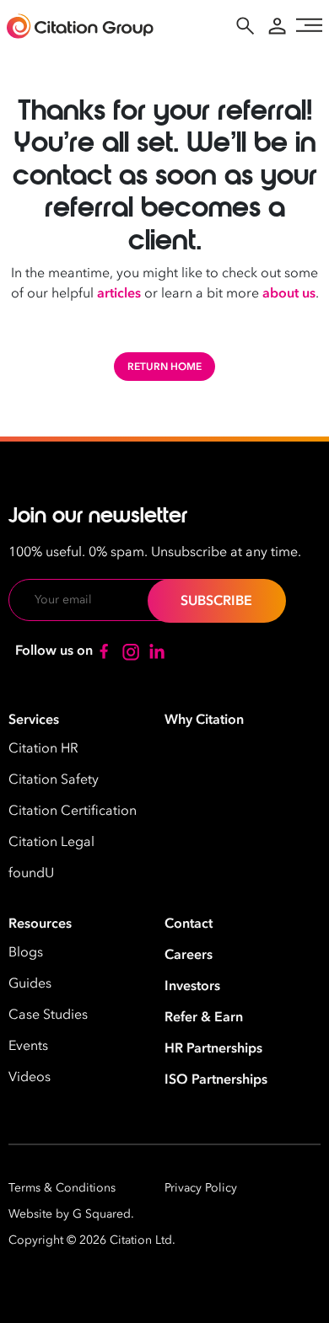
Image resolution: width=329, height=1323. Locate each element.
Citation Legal (51, 842)
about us (289, 293)
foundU (31, 873)
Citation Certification (72, 810)
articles (119, 293)
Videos (29, 1077)
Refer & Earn (203, 1017)
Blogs (25, 952)
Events (28, 1045)
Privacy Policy (200, 1188)
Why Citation (204, 719)
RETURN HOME (164, 366)
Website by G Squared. (71, 1214)
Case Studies (48, 1014)
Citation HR (43, 748)
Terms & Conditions (62, 1188)
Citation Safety (53, 779)
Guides (29, 983)
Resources (40, 923)
